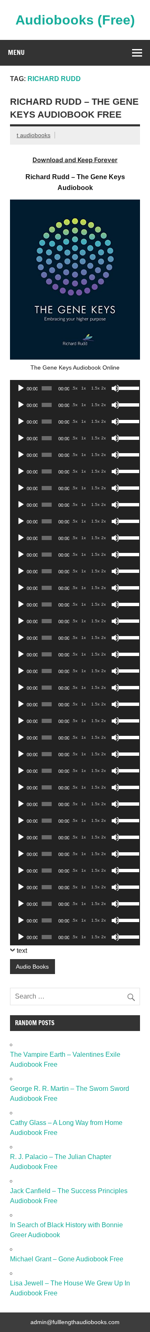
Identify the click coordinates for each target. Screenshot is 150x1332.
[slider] (127, 387)
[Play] (21, 388)
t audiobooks (33, 135)
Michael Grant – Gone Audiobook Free (66, 1259)
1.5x (95, 388)
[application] (75, 388)
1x (83, 388)
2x (103, 388)
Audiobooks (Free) (75, 19)
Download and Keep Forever (75, 160)
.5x (75, 388)
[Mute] (115, 388)
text (22, 950)
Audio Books (32, 966)
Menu (16, 52)
